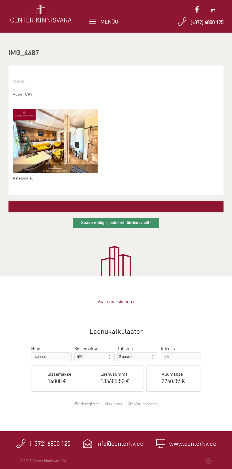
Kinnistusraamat (142, 404)
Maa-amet (113, 404)
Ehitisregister (87, 404)
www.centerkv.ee (192, 444)
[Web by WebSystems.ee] (208, 461)
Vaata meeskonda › (116, 302)
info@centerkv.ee (119, 444)
